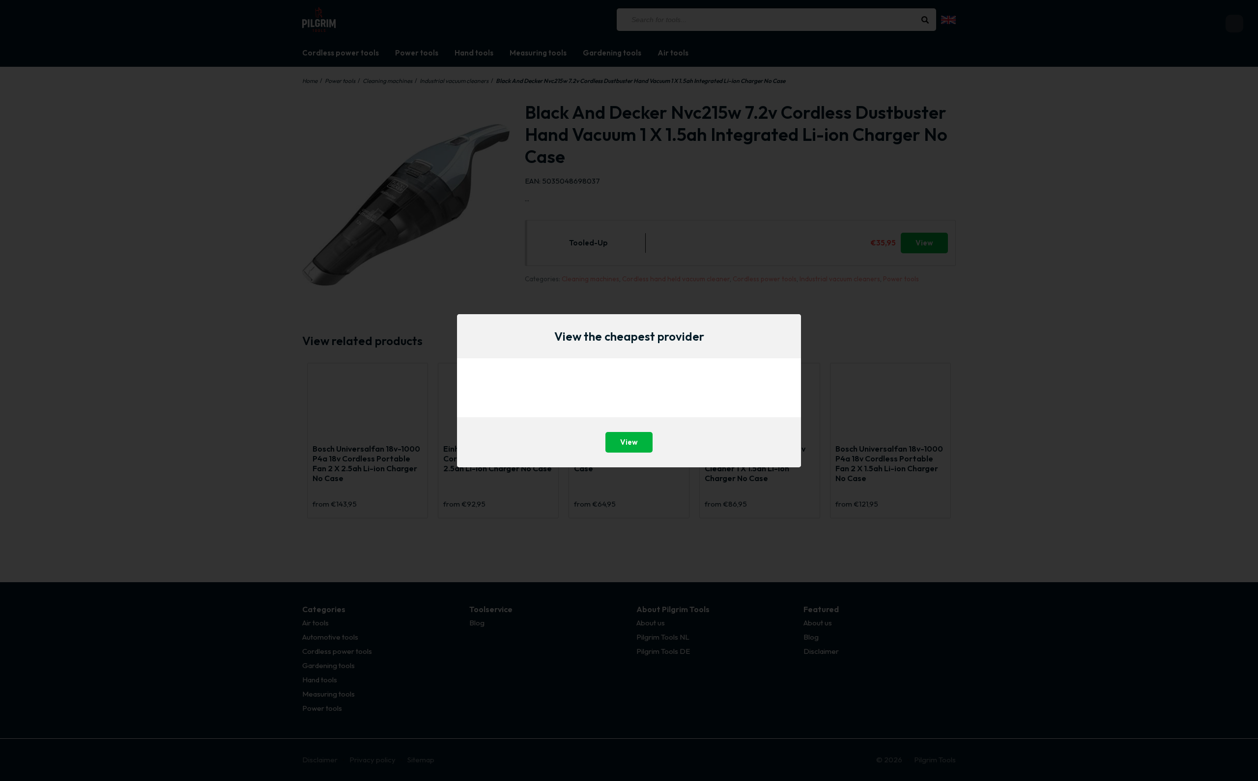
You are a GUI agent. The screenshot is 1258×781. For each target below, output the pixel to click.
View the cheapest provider (629, 336)
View (629, 442)
